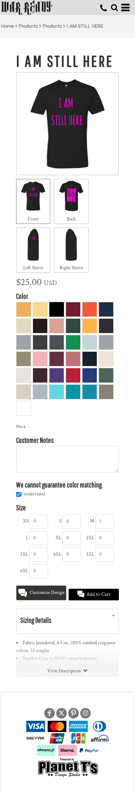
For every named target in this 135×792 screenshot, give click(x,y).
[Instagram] (85, 713)
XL (59, 538)
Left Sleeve (33, 268)
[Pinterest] (73, 713)
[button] (114, 7)
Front (33, 219)
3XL (24, 554)
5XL (90, 554)
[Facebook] (49, 713)
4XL (57, 554)
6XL (24, 571)
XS (25, 521)
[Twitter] (61, 713)
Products (28, 26)
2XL (90, 538)
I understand (33, 494)
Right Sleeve (71, 268)
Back (71, 219)
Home (7, 26)
